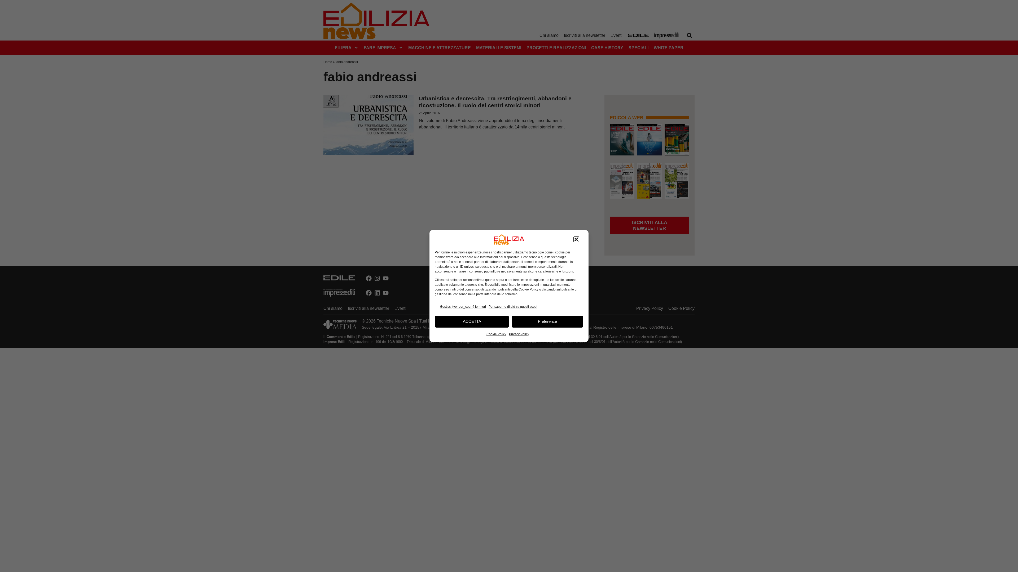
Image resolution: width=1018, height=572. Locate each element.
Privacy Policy (519, 334)
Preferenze (547, 321)
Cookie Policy (496, 334)
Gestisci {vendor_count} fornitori (463, 307)
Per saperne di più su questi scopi (513, 307)
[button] (576, 239)
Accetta (472, 321)
